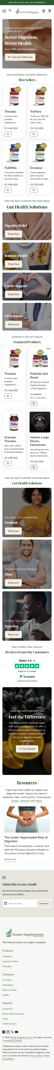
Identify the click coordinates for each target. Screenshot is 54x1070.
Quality (5, 995)
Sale (48, 348)
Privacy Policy (35, 1055)
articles (15, 800)
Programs (7, 966)
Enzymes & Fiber (10, 961)
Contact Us (7, 1008)
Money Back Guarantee (13, 1013)
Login (5, 1018)
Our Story (7, 980)
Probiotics (7, 956)
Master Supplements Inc (21, 1037)
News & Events (9, 990)
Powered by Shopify (12, 1040)
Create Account (9, 1023)
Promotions (7, 985)
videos (38, 800)
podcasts (25, 800)
